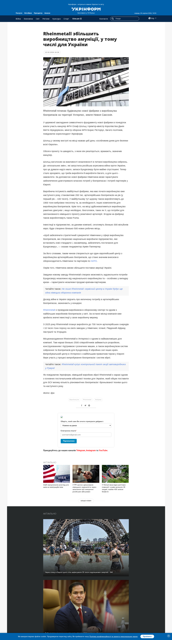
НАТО (94, 261)
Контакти (103, 19)
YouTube (103, 450)
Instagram (91, 450)
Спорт (66, 19)
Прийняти (147, 636)
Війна (18, 19)
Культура (57, 19)
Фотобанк (28, 13)
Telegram (80, 450)
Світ (38, 19)
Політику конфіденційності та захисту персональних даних (113, 636)
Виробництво (74, 400)
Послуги (19, 13)
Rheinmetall (49, 310)
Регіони (46, 19)
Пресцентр (38, 13)
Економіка (28, 19)
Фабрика (98, 400)
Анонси (47, 13)
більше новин (86, 500)
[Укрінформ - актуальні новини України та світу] (86, 8)
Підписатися (69, 441)
